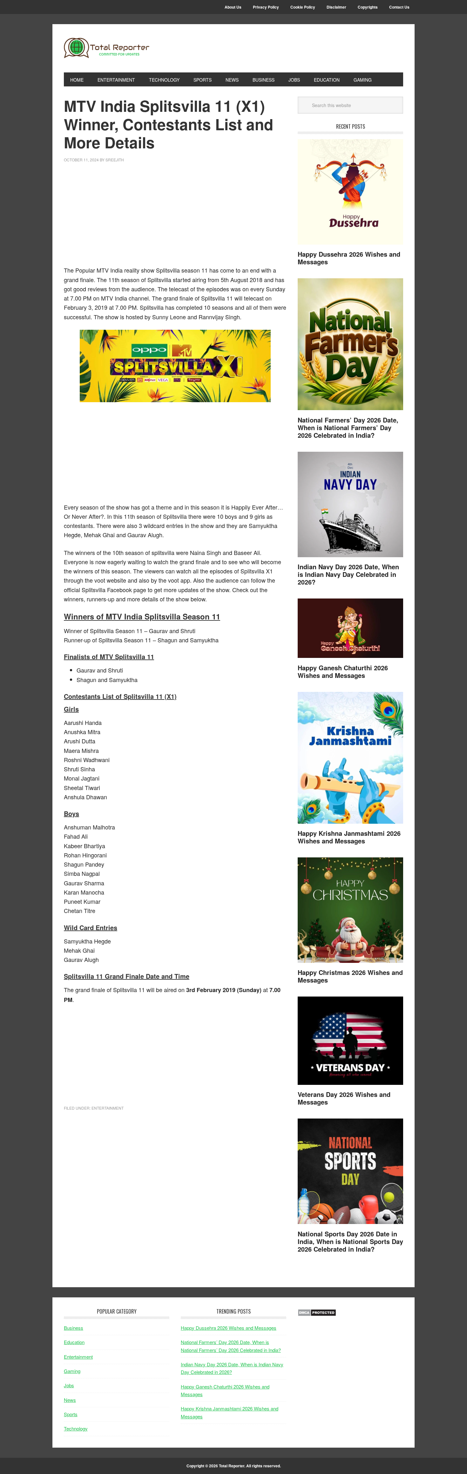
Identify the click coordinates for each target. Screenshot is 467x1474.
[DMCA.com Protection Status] (317, 1314)
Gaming (72, 1371)
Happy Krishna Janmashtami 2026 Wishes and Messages (349, 836)
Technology (76, 1428)
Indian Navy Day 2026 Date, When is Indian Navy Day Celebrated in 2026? (348, 574)
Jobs (69, 1385)
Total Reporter (107, 48)
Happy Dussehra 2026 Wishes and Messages (349, 257)
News (70, 1399)
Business (73, 1327)
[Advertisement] (175, 217)
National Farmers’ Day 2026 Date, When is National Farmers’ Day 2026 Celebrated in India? (348, 427)
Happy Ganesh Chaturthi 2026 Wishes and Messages (343, 671)
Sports (71, 1414)
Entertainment (107, 1108)
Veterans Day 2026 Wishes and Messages (344, 1098)
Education (74, 1342)
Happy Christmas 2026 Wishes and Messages (350, 976)
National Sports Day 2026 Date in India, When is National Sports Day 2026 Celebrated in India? (350, 1241)
